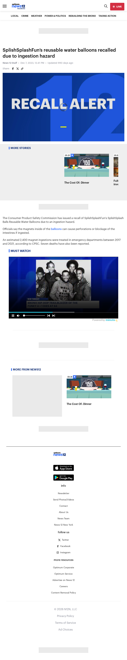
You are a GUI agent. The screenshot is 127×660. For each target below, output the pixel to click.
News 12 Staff (10, 63)
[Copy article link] (22, 68)
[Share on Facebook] (13, 68)
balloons (56, 229)
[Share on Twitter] (17, 68)
